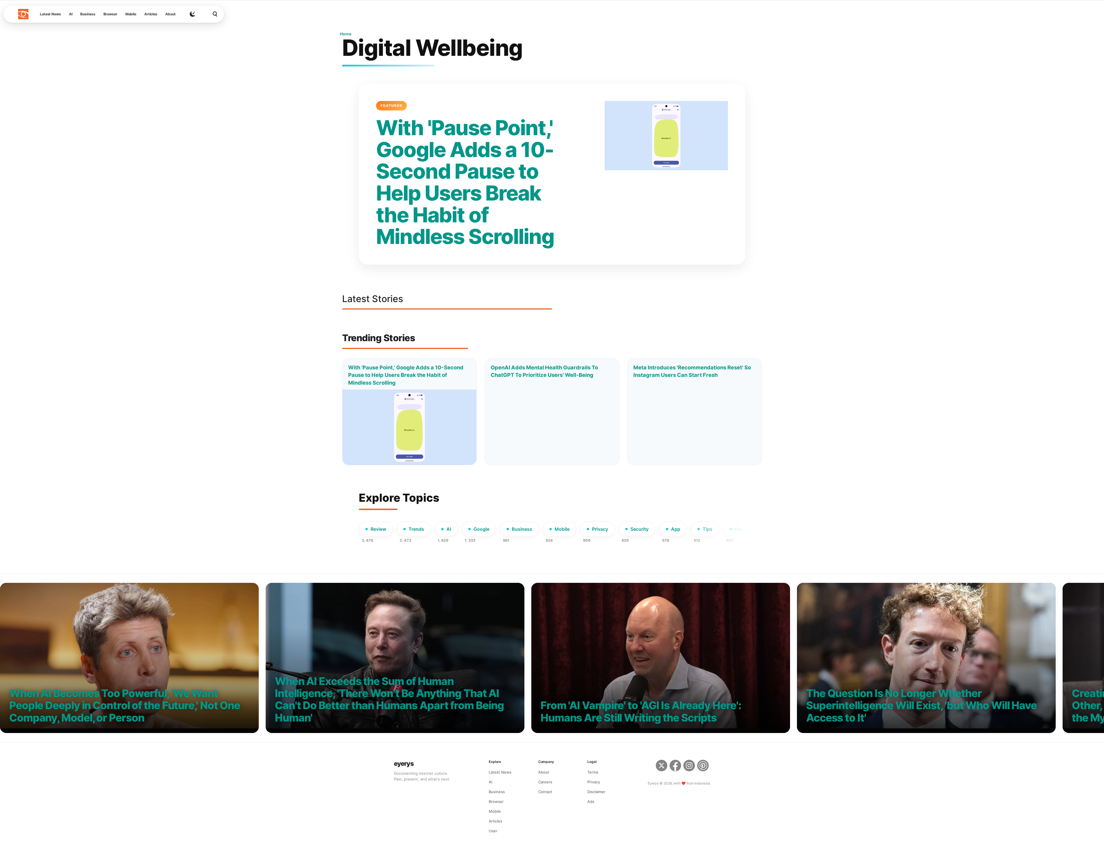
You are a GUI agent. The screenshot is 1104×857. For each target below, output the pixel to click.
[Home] (23, 14)
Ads (590, 801)
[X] (661, 766)
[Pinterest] (703, 766)
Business (87, 14)
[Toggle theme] (192, 14)
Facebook (745, 529)
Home (345, 33)
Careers (545, 782)
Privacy (600, 529)
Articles (150, 14)
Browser (110, 14)
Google (481, 529)
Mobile (130, 14)
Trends (416, 529)
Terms (592, 772)
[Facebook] (675, 766)
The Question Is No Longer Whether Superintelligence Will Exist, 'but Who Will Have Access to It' (921, 705)
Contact (545, 791)
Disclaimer (596, 791)
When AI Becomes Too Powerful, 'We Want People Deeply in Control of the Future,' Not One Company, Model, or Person (124, 705)
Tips (707, 529)
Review (378, 529)
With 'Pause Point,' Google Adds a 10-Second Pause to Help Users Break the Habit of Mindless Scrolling (465, 182)
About (170, 14)
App (675, 529)
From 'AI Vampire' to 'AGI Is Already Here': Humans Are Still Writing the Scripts (640, 711)
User (493, 831)
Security (639, 529)
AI (70, 14)
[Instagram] (689, 766)
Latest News (50, 14)
